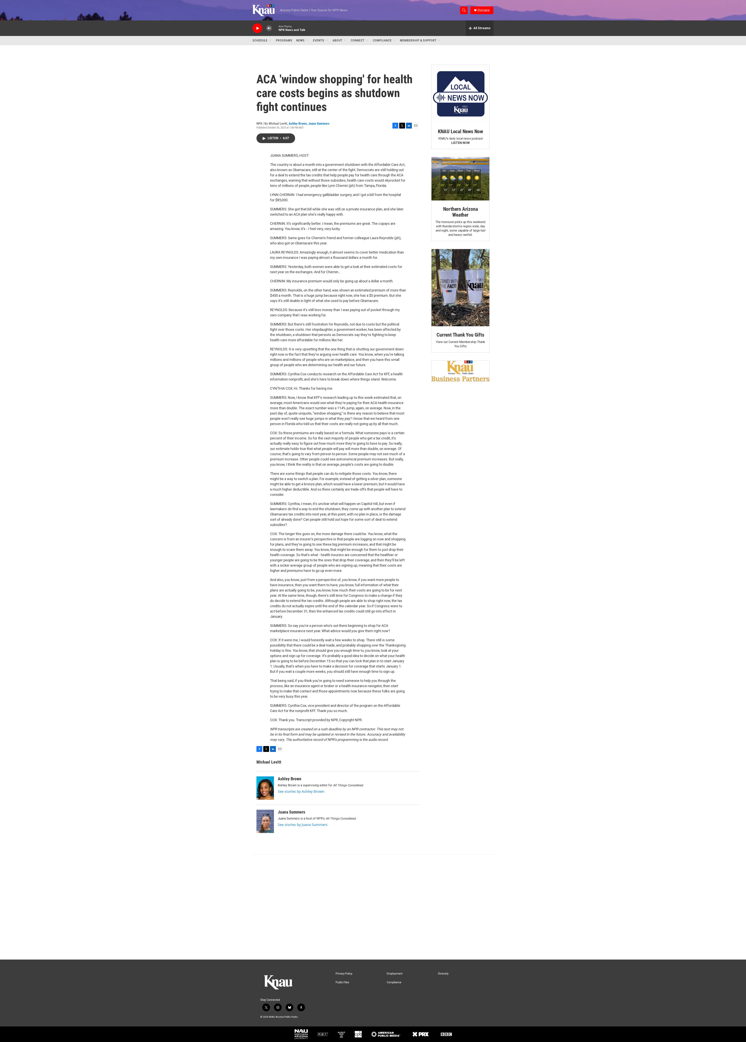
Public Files (342, 982)
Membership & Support (418, 40)
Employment (395, 973)
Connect (357, 40)
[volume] (269, 28)
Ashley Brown (298, 123)
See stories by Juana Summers (303, 824)
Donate (484, 10)
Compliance (382, 40)
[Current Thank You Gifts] (460, 287)
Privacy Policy (344, 973)
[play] (257, 28)
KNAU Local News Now (460, 131)
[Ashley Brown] (265, 788)
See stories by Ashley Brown (301, 791)
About (337, 40)
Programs (284, 40)
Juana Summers (318, 123)
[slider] (275, 28)
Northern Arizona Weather (460, 212)
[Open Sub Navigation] (270, 40)
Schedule (260, 40)
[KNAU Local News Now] (460, 94)
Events (318, 40)
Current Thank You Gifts (460, 335)
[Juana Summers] (265, 821)
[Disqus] (373, 907)
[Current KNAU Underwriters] (460, 370)
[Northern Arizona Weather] (460, 179)
